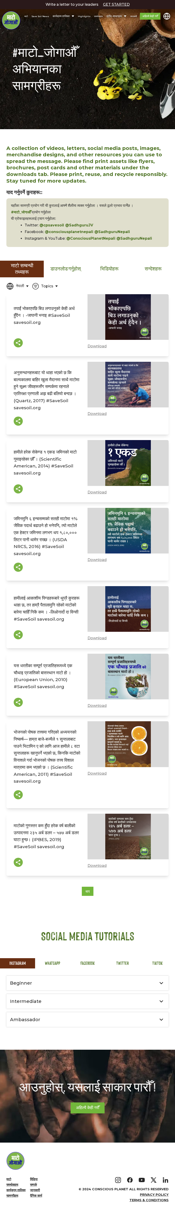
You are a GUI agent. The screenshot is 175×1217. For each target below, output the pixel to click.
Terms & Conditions (149, 1200)
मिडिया (34, 1179)
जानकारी (133, 16)
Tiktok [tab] (157, 963)
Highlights (84, 16)
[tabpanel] (87, 586)
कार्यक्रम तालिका (16, 1190)
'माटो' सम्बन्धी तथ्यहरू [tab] (21, 269)
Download (97, 346)
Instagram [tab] (17, 963)
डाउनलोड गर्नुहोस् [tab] (65, 268)
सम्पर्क (33, 1185)
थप (87, 891)
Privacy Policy (154, 1195)
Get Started (116, 4)
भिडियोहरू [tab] (109, 268)
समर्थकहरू (98, 16)
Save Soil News (40, 16)
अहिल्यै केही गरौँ (150, 16)
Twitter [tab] (122, 963)
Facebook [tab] (87, 963)
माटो (26, 16)
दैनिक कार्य (36, 1195)
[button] (87, 983)
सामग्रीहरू (12, 1195)
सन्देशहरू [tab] (153, 268)
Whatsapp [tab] (52, 963)
